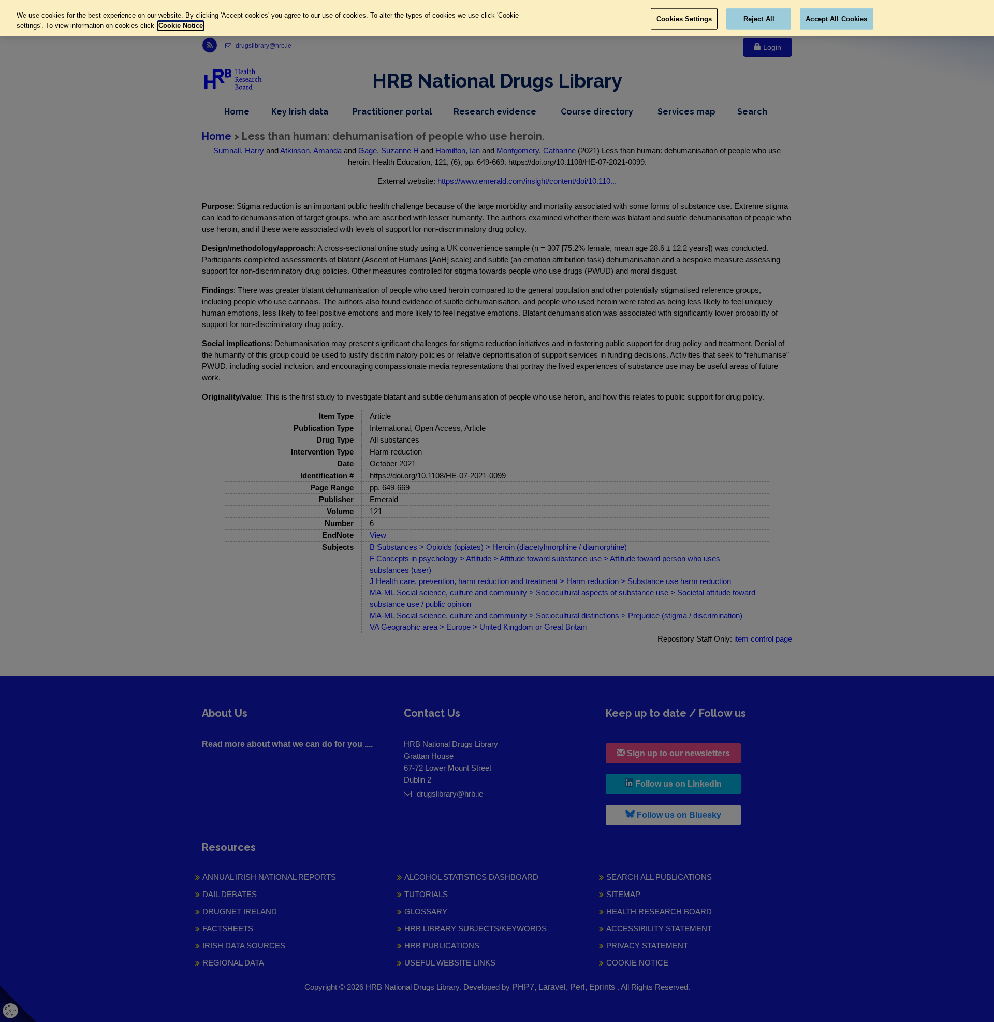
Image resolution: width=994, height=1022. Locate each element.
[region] (497, 18)
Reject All (758, 18)
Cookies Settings (684, 18)
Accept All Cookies (836, 18)
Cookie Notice (180, 26)
